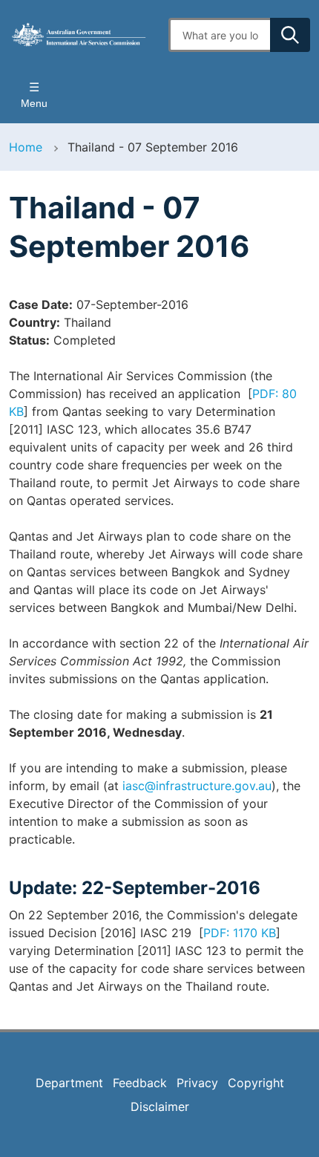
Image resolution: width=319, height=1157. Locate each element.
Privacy (197, 1082)
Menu (34, 103)
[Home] (80, 34)
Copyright (256, 1082)
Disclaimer (160, 1106)
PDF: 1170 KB (239, 932)
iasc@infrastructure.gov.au (197, 785)
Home (25, 147)
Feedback (140, 1082)
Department (69, 1082)
